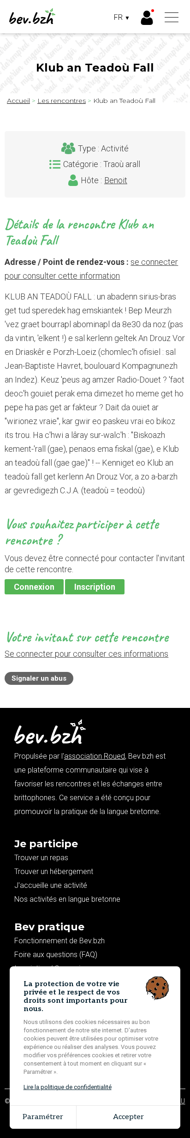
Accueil (18, 100)
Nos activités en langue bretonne (67, 899)
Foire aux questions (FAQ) (55, 954)
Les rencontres (61, 100)
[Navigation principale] (171, 18)
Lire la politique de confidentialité (68, 1087)
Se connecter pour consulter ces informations (86, 654)
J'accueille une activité (50, 885)
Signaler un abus (39, 678)
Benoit (115, 180)
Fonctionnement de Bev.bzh (59, 940)
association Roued (94, 756)
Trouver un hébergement (53, 871)
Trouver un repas (41, 857)
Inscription (94, 587)
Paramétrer (43, 1117)
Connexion (34, 587)
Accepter (128, 1117)
